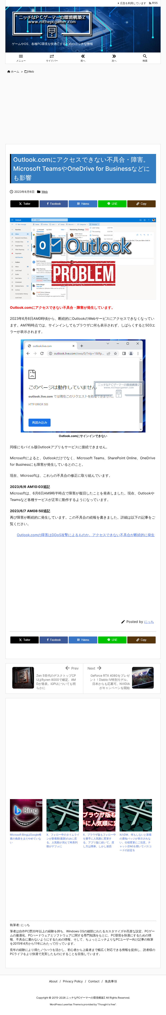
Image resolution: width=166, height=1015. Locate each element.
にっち (149, 622)
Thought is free (106, 1004)
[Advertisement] (83, 109)
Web (31, 71)
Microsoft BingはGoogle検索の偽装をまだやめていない (25, 838)
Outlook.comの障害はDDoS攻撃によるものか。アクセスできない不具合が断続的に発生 (86, 535)
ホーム (15, 71)
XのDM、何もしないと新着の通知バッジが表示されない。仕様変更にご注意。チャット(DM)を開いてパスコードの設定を (136, 842)
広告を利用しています (133, 3)
